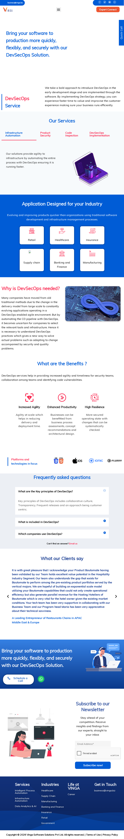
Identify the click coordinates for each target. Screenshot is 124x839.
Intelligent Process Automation (25, 791)
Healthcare (47, 790)
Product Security (45, 134)
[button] (58, 9)
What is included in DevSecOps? (38, 522)
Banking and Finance (52, 806)
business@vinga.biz (15, 3)
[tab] (19, 134)
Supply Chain (48, 795)
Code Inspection (71, 134)
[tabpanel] (62, 166)
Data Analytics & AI (25, 806)
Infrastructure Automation (14, 134)
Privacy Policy (110, 834)
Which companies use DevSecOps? (40, 534)
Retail (44, 817)
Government (48, 823)
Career (71, 794)
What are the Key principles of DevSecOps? (45, 491)
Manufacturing (49, 801)
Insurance (46, 812)
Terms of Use (93, 834)
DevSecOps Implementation (100, 134)
